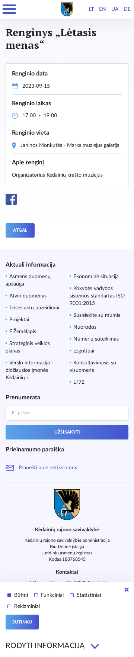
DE (127, 9)
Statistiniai (89, 595)
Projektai (19, 319)
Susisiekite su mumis (96, 315)
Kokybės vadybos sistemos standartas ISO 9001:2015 (97, 296)
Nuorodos (84, 327)
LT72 (78, 382)
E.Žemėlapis (22, 331)
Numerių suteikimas (96, 339)
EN (102, 9)
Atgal (20, 230)
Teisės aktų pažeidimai (34, 307)
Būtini (21, 595)
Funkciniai (52, 595)
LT (91, 9)
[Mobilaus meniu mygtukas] (9, 9)
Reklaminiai (27, 606)
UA (114, 9)
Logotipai (83, 351)
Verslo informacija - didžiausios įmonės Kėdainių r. (29, 370)
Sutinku (22, 622)
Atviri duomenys (28, 296)
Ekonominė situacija (96, 276)
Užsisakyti (67, 432)
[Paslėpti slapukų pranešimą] (126, 589)
